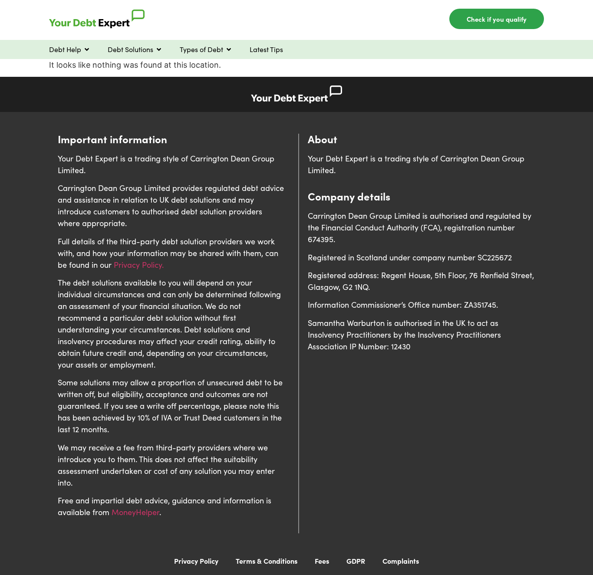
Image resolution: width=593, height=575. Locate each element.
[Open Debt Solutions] (158, 49)
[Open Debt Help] (86, 49)
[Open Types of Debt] (228, 49)
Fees (322, 560)
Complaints (400, 560)
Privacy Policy (196, 560)
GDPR (355, 560)
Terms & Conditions (266, 560)
